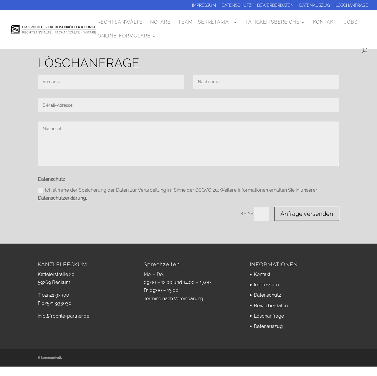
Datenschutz (236, 5)
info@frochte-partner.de (63, 316)
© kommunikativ (50, 357)
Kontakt (325, 22)
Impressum (204, 5)
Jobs (351, 22)
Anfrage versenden (306, 213)
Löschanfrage (351, 5)
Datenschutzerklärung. (62, 198)
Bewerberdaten (275, 5)
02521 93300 (55, 295)
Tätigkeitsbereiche (272, 22)
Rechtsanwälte (120, 22)
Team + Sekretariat (205, 22)
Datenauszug (314, 5)
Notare (160, 22)
